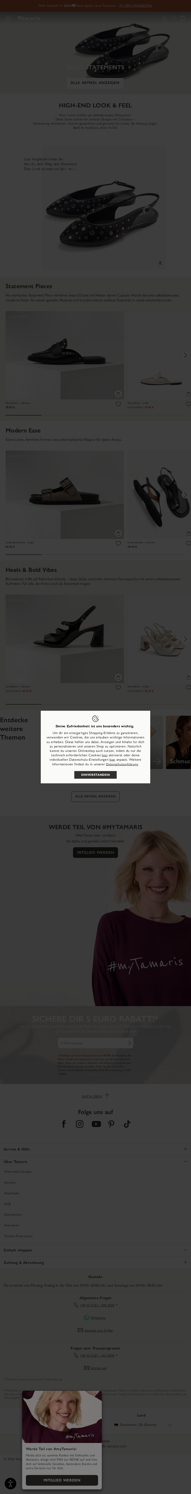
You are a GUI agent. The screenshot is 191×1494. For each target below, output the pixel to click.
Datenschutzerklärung (122, 764)
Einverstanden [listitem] (95, 774)
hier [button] (112, 760)
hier (105, 755)
